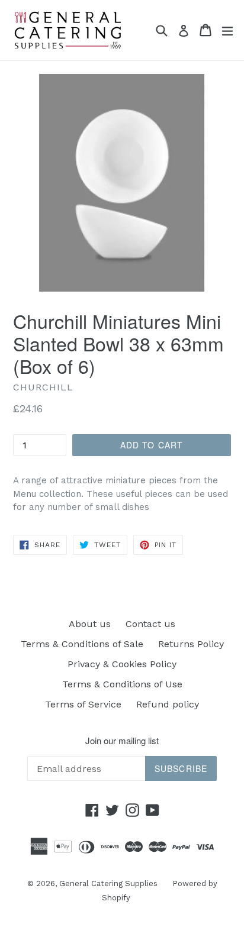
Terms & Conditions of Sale (82, 644)
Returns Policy (191, 644)
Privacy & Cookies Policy (122, 664)
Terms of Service (83, 704)
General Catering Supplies (108, 883)
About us (90, 623)
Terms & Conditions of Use (122, 684)
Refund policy (167, 704)
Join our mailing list (122, 740)
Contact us (150, 623)
